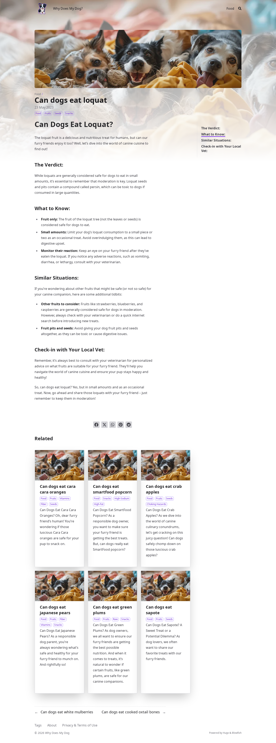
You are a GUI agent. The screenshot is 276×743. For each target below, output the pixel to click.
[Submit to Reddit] (128, 424)
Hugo (226, 733)
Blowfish (236, 733)
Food (38, 94)
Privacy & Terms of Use (79, 725)
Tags (38, 725)
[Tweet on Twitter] (104, 424)
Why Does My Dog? (68, 8)
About (52, 725)
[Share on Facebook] (96, 424)
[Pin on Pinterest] (120, 424)
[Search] (239, 8)
